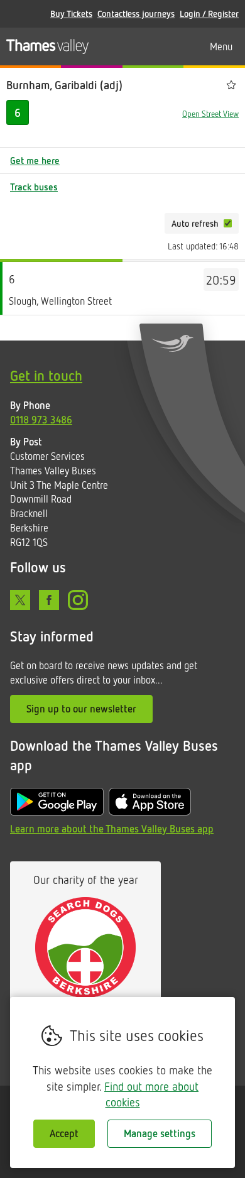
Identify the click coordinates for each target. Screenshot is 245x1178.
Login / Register (209, 13)
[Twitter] (20, 600)
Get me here (35, 160)
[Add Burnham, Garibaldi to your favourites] (231, 84)
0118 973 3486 (41, 419)
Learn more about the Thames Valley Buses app (112, 828)
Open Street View (210, 114)
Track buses (34, 186)
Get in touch (46, 375)
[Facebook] (49, 600)
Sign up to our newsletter (81, 708)
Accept (64, 1133)
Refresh (135, 223)
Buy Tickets (71, 13)
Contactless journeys (136, 13)
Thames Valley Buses (47, 46)
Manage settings (159, 1133)
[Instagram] (78, 600)
